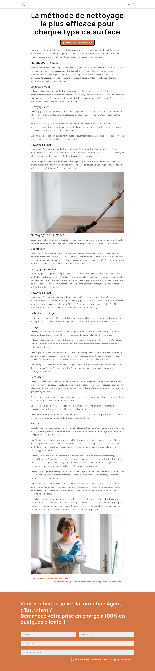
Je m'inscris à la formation (77, 42)
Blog (128, 4)
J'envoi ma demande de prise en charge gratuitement (103, 659)
